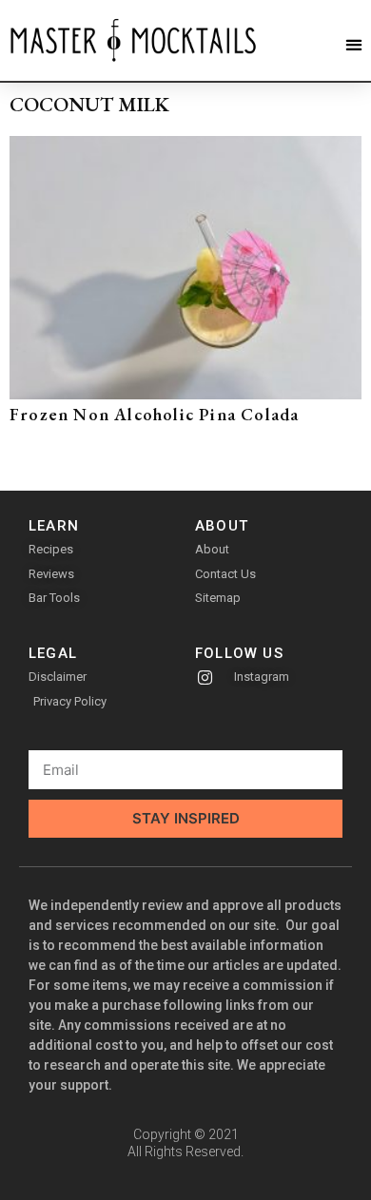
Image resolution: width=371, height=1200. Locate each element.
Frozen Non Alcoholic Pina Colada (154, 414)
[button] (353, 44)
